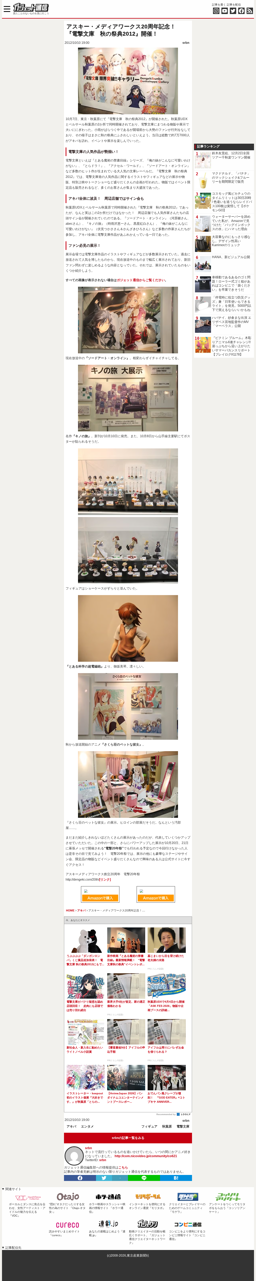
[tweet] (104, 1178)
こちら (123, 1167)
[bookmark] (176, 1178)
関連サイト (13, 1189)
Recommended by (166, 1114)
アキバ (71, 1126)
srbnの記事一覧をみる (128, 1138)
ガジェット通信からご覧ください (141, 280)
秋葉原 (167, 1126)
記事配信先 (13, 1247)
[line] (144, 1178)
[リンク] (105, 879)
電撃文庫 (183, 1126)
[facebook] (80, 1178)
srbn (185, 42)
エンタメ (87, 1126)
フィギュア (149, 1126)
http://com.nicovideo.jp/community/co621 (146, 1156)
